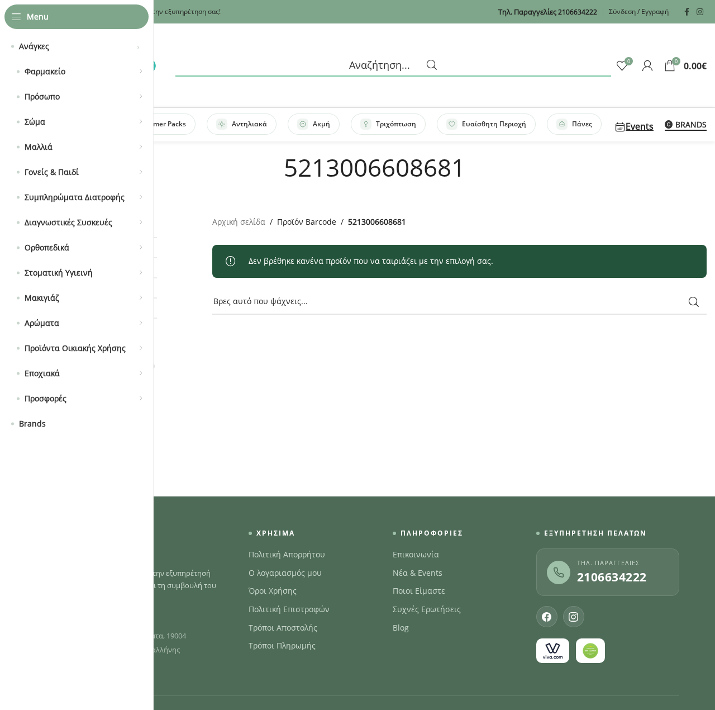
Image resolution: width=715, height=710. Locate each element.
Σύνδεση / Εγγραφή (639, 11)
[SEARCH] (694, 302)
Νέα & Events (417, 573)
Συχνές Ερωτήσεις (427, 609)
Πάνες (582, 124)
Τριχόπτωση (396, 124)
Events (640, 126)
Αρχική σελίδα (238, 221)
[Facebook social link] (686, 12)
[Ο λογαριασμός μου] (647, 65)
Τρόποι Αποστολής (283, 628)
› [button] (138, 46)
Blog (401, 628)
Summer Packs (162, 124)
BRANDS (691, 125)
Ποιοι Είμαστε (419, 591)
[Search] (393, 65)
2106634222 (612, 577)
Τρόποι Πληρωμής (282, 646)
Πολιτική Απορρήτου (287, 555)
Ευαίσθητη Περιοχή (494, 124)
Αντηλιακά (249, 124)
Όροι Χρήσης (273, 591)
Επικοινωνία (416, 555)
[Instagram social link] (700, 12)
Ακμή (321, 124)
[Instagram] (573, 616)
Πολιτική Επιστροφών (289, 609)
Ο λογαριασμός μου (285, 573)
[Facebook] (546, 616)
